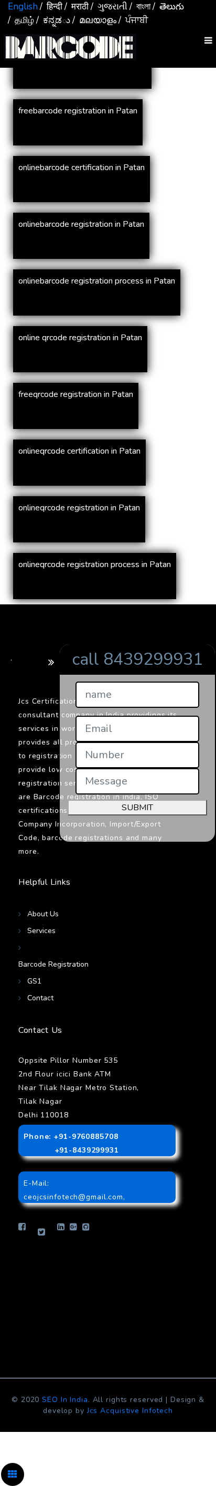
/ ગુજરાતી (109, 7)
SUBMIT (137, 807)
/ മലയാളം (94, 20)
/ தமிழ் (21, 20)
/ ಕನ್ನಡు (53, 20)
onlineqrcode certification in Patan (79, 451)
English (23, 7)
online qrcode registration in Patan (80, 337)
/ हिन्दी (51, 7)
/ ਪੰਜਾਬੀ (133, 20)
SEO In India (65, 1400)
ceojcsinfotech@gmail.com (73, 1197)
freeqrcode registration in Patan (75, 394)
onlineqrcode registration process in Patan (94, 564)
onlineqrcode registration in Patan (79, 508)
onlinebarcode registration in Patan (81, 224)
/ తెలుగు (168, 7)
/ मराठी (76, 7)
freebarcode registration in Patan (77, 111)
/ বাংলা (139, 7)
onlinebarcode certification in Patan (81, 167)
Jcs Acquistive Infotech (130, 1411)
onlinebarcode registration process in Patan (96, 281)
